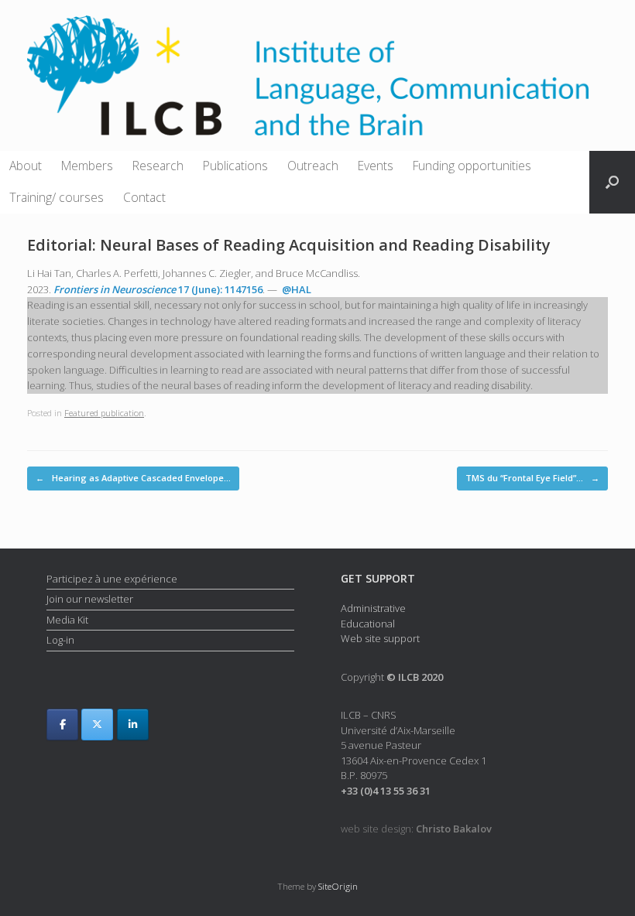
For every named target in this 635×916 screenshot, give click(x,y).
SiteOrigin (338, 886)
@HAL (296, 289)
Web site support (380, 638)
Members (87, 165)
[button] (612, 182)
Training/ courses (56, 197)
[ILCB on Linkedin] (133, 724)
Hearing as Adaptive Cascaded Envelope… (133, 478)
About (25, 165)
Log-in (60, 640)
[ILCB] (308, 75)
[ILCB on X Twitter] (97, 724)
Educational (368, 624)
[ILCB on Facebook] (62, 724)
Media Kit (67, 620)
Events (375, 165)
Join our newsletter (89, 599)
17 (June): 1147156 (158, 289)
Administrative (373, 608)
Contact (144, 197)
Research (158, 165)
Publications (235, 165)
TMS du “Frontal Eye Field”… (532, 478)
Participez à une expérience (111, 579)
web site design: (416, 829)
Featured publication (104, 413)
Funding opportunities (472, 165)
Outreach (312, 165)
